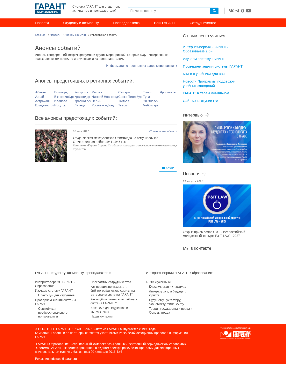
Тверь (122, 105)
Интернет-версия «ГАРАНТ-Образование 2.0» (205, 49)
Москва (97, 92)
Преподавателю (126, 23)
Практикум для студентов (56, 295)
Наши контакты (101, 316)
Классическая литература (167, 286)
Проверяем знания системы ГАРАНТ (213, 66)
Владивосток (44, 105)
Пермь (96, 101)
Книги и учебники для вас (204, 74)
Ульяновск (150, 101)
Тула (146, 96)
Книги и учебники (158, 282)
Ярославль (168, 92)
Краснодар (82, 96)
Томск (147, 92)
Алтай (39, 96)
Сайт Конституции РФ (200, 101)
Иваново (60, 101)
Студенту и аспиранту (81, 23)
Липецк (80, 105)
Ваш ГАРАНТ (164, 23)
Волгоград (61, 92)
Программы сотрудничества (110, 282)
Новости (42, 23)
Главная (40, 34)
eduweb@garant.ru (63, 358)
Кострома (81, 92)
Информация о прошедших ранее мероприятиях (141, 65)
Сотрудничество (203, 23)
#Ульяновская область (163, 131)
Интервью (193, 115)
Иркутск (60, 105)
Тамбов (123, 101)
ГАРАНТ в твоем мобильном (206, 93)
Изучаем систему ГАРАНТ (204, 59)
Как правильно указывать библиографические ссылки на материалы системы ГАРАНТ (112, 290)
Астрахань (42, 101)
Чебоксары (151, 105)
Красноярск (83, 101)
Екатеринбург (64, 96)
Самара (124, 92)
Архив (170, 168)
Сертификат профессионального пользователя (53, 312)
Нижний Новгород (105, 96)
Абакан (40, 92)
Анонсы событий (75, 34)
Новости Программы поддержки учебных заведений (209, 83)
